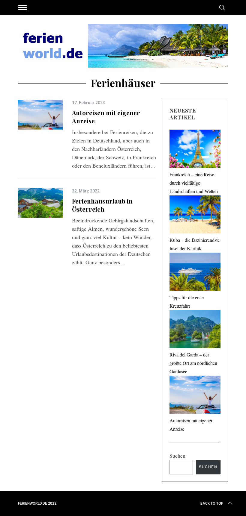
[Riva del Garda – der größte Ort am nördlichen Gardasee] (195, 330)
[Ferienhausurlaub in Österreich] (40, 203)
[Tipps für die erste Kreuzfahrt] (195, 273)
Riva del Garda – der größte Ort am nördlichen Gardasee (193, 362)
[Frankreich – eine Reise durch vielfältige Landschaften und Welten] (195, 150)
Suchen (177, 455)
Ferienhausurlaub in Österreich (102, 205)
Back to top (212, 503)
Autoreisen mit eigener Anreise (106, 117)
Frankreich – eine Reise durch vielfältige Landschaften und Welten (194, 182)
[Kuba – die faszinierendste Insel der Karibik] (195, 215)
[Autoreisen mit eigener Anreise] (40, 115)
